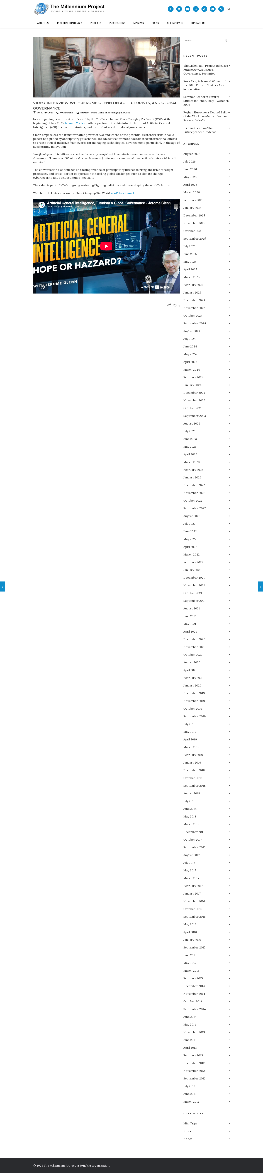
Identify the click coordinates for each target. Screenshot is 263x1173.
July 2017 (189, 862)
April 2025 (190, 269)
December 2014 (194, 986)
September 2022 (194, 508)
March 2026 (191, 192)
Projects (96, 23)
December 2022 (194, 485)
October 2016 (192, 909)
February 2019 (193, 755)
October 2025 (192, 231)
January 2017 (192, 893)
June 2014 (190, 1017)
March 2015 (191, 970)
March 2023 (191, 462)
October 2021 (192, 593)
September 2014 (194, 1009)
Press (155, 23)
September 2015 (194, 947)
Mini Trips (190, 1123)
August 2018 (191, 793)
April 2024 (190, 362)
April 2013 (190, 1047)
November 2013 (194, 1032)
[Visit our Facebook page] (171, 9)
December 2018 (194, 770)
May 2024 (190, 354)
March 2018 (191, 824)
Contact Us (198, 23)
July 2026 (189, 161)
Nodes (187, 1139)
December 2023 (194, 392)
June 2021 (189, 616)
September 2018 (194, 785)
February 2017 (193, 886)
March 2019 (191, 747)
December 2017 (193, 832)
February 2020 (193, 678)
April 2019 (190, 739)
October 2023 (192, 408)
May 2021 (189, 624)
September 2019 (194, 716)
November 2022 (194, 493)
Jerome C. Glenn (76, 123)
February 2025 (193, 285)
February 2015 (193, 978)
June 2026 (190, 169)
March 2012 (191, 1101)
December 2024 (194, 300)
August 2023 (191, 423)
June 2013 (189, 1040)
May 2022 (189, 539)
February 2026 (193, 200)
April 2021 (190, 631)
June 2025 (190, 254)
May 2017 (189, 870)
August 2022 (191, 516)
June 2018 (189, 808)
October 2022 (192, 500)
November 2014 (194, 993)
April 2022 (190, 547)
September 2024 (194, 323)
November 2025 (194, 223)
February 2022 (193, 562)
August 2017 (191, 855)
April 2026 (190, 184)
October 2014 (192, 1001)
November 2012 (194, 1070)
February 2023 (193, 469)
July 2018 (189, 801)
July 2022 (189, 523)
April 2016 (190, 932)
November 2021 (194, 585)
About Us (43, 23)
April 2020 (190, 670)
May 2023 (189, 446)
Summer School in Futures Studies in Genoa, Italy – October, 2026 (206, 100)
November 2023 (194, 400)
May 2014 (189, 1024)
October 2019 (192, 708)
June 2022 (190, 531)
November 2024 (194, 308)
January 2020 (192, 685)
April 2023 (190, 454)
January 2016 (192, 939)
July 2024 (189, 338)
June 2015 (189, 955)
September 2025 (194, 238)
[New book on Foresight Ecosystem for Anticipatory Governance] (2, 586)
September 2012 (194, 1078)
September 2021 (194, 600)
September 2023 (194, 416)
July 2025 (189, 246)
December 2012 (194, 1063)
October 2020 (193, 654)
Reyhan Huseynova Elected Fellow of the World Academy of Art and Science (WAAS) (206, 116)
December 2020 (194, 639)
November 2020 (194, 647)
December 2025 (194, 215)
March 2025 (191, 277)
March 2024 (191, 369)
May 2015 (189, 963)
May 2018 (189, 816)
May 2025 (189, 261)
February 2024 (193, 377)
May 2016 (189, 924)
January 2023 (192, 477)
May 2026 (189, 177)
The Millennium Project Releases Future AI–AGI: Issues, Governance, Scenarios (205, 69)
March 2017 (191, 878)
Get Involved (175, 23)
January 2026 (192, 207)
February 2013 (193, 1055)
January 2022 (192, 570)
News (187, 1131)
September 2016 (194, 916)
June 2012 (189, 1094)
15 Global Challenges (69, 23)
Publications (117, 23)
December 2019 (194, 693)
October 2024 (193, 315)
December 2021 (194, 577)
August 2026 (191, 154)
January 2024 (192, 385)
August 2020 (191, 662)
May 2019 (189, 731)
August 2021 (191, 608)
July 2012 (189, 1086)
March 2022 (191, 554)
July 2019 (189, 724)
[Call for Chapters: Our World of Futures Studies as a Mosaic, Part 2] (260, 586)
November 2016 (194, 901)
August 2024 (191, 331)
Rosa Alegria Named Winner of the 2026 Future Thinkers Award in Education (205, 85)
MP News (138, 23)
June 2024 (190, 346)
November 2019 (194, 701)
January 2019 (192, 762)
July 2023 (189, 431)
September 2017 (194, 847)
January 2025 (192, 292)
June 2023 (190, 439)
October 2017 (192, 839)
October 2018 (192, 778)
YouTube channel (122, 193)
